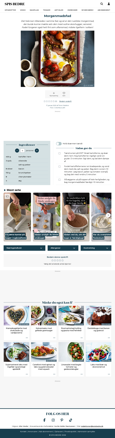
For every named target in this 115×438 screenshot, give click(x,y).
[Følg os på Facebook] (44, 420)
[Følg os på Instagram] (53, 420)
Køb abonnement (46, 432)
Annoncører (32, 432)
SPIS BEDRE (15, 3)
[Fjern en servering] (17, 151)
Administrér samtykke (86, 432)
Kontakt (23, 432)
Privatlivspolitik (70, 432)
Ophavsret (59, 432)
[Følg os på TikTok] (71, 420)
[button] (17, 217)
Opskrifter (10, 10)
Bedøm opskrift (65, 101)
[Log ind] (108, 4)
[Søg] (101, 4)
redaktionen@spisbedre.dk (92, 426)
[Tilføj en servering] (37, 151)
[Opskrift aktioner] (26, 338)
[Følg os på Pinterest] (62, 420)
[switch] (59, 143)
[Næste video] (108, 215)
